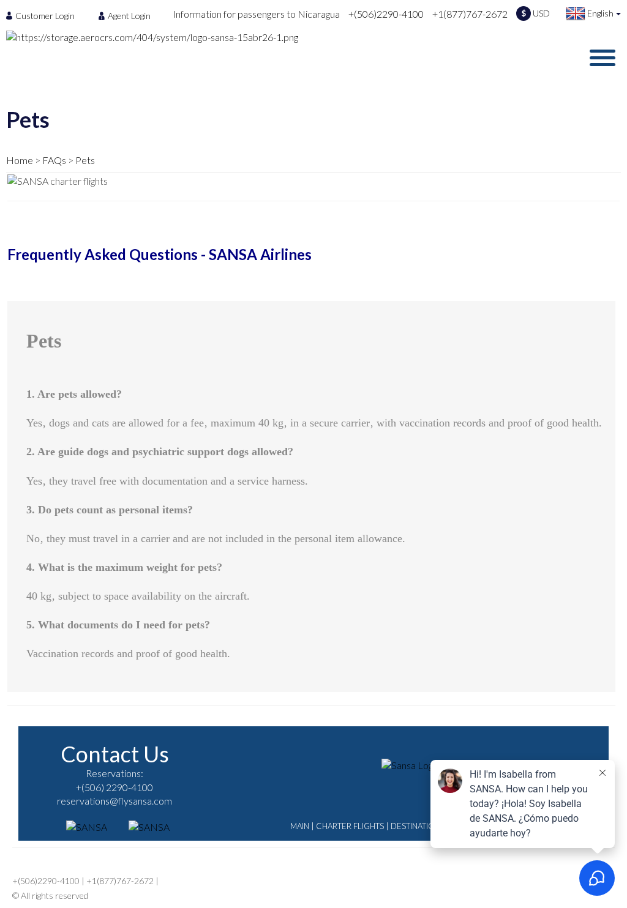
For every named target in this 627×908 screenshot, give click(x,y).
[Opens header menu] (602, 57)
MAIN (299, 826)
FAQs (54, 160)
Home (19, 160)
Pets (85, 160)
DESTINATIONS (418, 826)
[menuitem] (43, 15)
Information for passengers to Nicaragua (256, 14)
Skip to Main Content (316, 5)
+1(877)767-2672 (470, 14)
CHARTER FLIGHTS (350, 826)
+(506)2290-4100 (386, 14)
